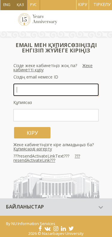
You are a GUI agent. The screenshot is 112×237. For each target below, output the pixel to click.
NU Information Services (33, 223)
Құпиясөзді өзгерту (32, 149)
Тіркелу (102, 4)
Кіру (82, 4)
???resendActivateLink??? (46, 158)
